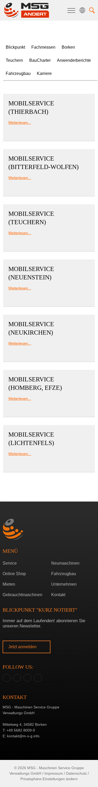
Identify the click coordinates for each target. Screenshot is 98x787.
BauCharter (40, 60)
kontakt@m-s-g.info (23, 736)
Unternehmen (64, 584)
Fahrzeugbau (18, 73)
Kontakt (58, 594)
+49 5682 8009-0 (21, 730)
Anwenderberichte (74, 60)
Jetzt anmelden (23, 647)
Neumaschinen (65, 563)
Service (10, 563)
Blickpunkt (15, 47)
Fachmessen (43, 47)
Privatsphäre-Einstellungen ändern (49, 779)
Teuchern (47, 403)
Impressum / (54, 773)
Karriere (44, 73)
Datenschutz (76, 773)
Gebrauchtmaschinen (22, 594)
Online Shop (14, 573)
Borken (47, 394)
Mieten (9, 584)
